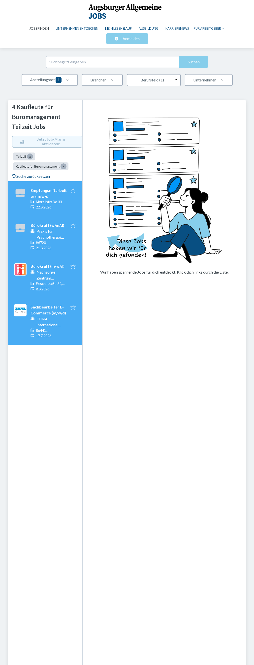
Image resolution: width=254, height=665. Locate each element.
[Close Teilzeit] (30, 156)
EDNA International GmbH (47, 324)
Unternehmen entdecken (77, 28)
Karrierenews (177, 28)
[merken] (73, 190)
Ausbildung (149, 28)
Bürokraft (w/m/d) (47, 225)
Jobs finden (39, 28)
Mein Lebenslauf (118, 28)
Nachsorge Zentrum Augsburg (45, 278)
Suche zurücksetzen (33, 176)
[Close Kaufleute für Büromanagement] (63, 166)
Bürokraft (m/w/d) (47, 266)
